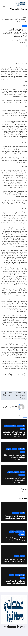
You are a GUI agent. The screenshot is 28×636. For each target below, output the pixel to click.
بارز (8, 449)
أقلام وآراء (21, 449)
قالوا (23, 428)
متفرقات (22, 474)
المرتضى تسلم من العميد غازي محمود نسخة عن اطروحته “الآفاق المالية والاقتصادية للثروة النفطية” (14, 561)
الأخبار (13, 426)
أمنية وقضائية (21, 426)
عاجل (24, 25)
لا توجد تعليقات (23, 42)
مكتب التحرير (9, 407)
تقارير (22, 451)
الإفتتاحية (15, 512)
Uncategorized (20, 531)
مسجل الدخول (17, 491)
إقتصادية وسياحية (20, 575)
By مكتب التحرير (20, 40)
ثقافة (16, 556)
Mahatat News (18, 9)
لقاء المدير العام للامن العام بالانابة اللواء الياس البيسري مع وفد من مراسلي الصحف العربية (14, 434)
